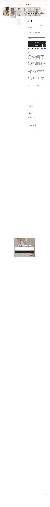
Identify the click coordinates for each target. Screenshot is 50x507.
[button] (30, 16)
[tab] (30, 117)
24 (28, 27)
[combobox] (28, 4)
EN (29, 4)
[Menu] (2, 5)
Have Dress (29, 10)
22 (43, 25)
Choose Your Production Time (32, 36)
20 (42, 25)
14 (37, 25)
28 (31, 27)
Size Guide (44, 23)
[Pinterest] (27, 254)
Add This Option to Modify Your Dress (32, 31)
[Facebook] (21, 254)
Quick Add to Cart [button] (35, 45)
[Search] (45, 5)
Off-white (29, 21)
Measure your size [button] (36, 42)
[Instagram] (23, 254)
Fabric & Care (34, 117)
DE (29, 5)
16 (39, 25)
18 (40, 25)
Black (31, 21)
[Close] (34, 239)
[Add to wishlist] (44, 45)
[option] (6, 12)
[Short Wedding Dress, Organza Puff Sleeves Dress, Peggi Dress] (13, 12)
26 (30, 27)
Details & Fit (30, 117)
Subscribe (24, 251)
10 (34, 25)
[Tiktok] (25, 254)
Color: (30, 18)
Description (29, 52)
